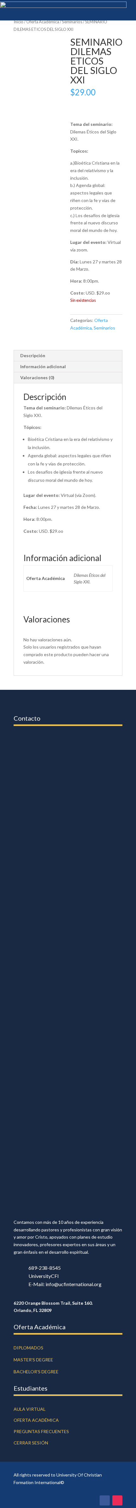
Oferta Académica (42, 21)
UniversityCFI (43, 1276)
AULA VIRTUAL (30, 1409)
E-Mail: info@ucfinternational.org (65, 1284)
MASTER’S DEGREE (33, 1359)
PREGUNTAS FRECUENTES (41, 1431)
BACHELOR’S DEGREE (36, 1371)
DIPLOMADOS (28, 1347)
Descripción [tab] (32, 355)
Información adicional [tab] (43, 366)
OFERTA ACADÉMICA (36, 1420)
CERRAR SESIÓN (31, 1442)
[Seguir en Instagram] (117, 1500)
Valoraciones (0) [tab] (37, 377)
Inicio (18, 21)
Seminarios (72, 21)
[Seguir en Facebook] (105, 1500)
